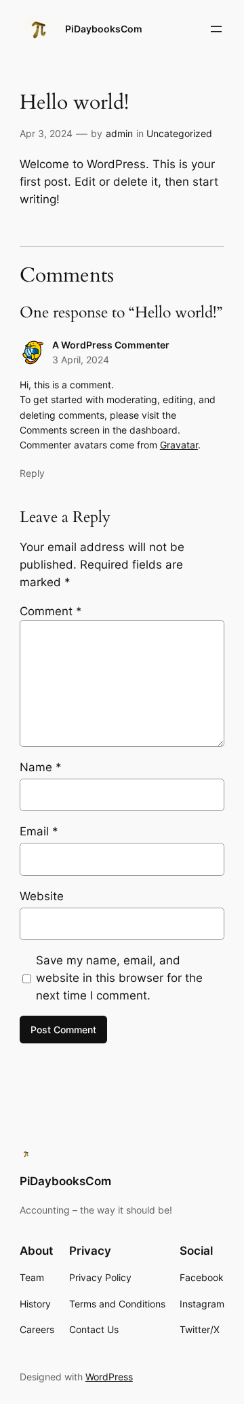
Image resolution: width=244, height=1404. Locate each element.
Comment (51, 611)
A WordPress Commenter (110, 344)
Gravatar (179, 444)
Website (42, 896)
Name (41, 767)
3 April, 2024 (80, 359)
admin (119, 133)
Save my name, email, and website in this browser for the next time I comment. (119, 978)
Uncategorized (179, 133)
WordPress (109, 1376)
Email (39, 831)
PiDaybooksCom (103, 28)
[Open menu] (216, 29)
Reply (32, 473)
